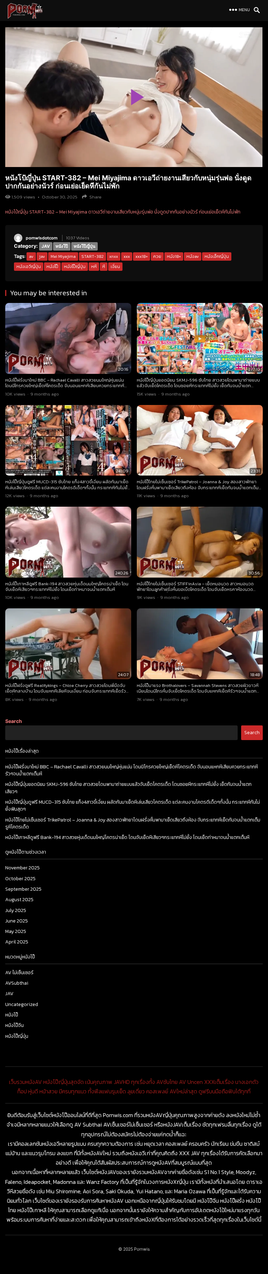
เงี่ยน (115, 266)
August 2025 (19, 899)
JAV (46, 246)
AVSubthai (16, 983)
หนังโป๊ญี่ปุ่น (84, 246)
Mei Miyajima (63, 256)
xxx (127, 256)
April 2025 (16, 942)
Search (13, 721)
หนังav (192, 256)
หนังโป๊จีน (14, 1025)
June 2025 (16, 921)
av (31, 256)
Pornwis (142, 1249)
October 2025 (20, 878)
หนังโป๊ (61, 246)
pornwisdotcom (42, 237)
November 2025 (22, 867)
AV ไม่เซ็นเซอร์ (19, 972)
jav (42, 256)
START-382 (92, 256)
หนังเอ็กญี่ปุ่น (216, 256)
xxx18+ (141, 256)
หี (103, 266)
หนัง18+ (174, 256)
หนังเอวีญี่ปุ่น (28, 266)
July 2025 (15, 910)
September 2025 (23, 889)
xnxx (113, 256)
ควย (157, 256)
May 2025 (15, 931)
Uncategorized (21, 1004)
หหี (94, 266)
